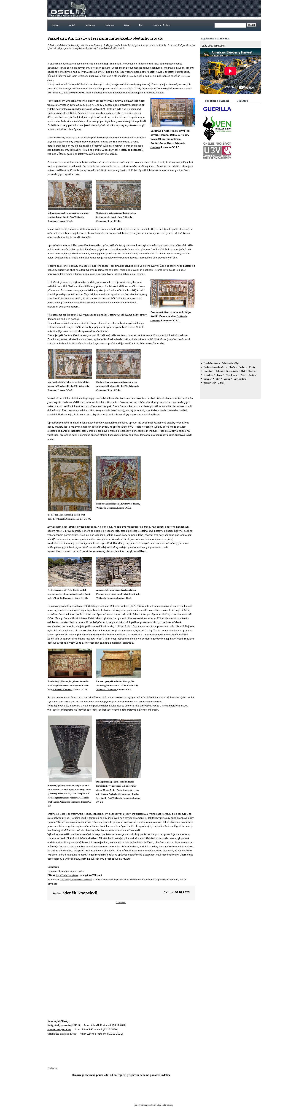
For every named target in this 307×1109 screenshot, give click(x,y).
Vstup (127, 25)
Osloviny (252, 371)
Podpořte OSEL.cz (161, 25)
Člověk (232, 367)
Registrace (109, 25)
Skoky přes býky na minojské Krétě (63, 1025)
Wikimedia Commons (62, 598)
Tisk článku (121, 902)
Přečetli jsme (231, 375)
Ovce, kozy (209, 375)
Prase (219, 375)
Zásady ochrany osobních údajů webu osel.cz (153, 1105)
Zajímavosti (209, 383)
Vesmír (227, 379)
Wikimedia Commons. (106, 508)
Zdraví (221, 383)
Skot (218, 379)
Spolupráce (90, 25)
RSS (141, 25)
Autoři (72, 25)
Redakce (56, 25)
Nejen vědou (232, 371)
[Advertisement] (195, 9)
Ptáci (243, 375)
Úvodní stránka (211, 363)
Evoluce (242, 367)
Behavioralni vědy (230, 363)
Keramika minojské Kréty (59, 1029)
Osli (243, 371)
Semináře (208, 379)
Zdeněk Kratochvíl (80, 892)
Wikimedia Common (65, 519)
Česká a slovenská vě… (214, 367)
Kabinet (219, 371)
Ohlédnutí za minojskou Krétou (61, 1034)
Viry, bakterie (240, 379)
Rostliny (252, 375)
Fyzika (252, 367)
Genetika (208, 371)
